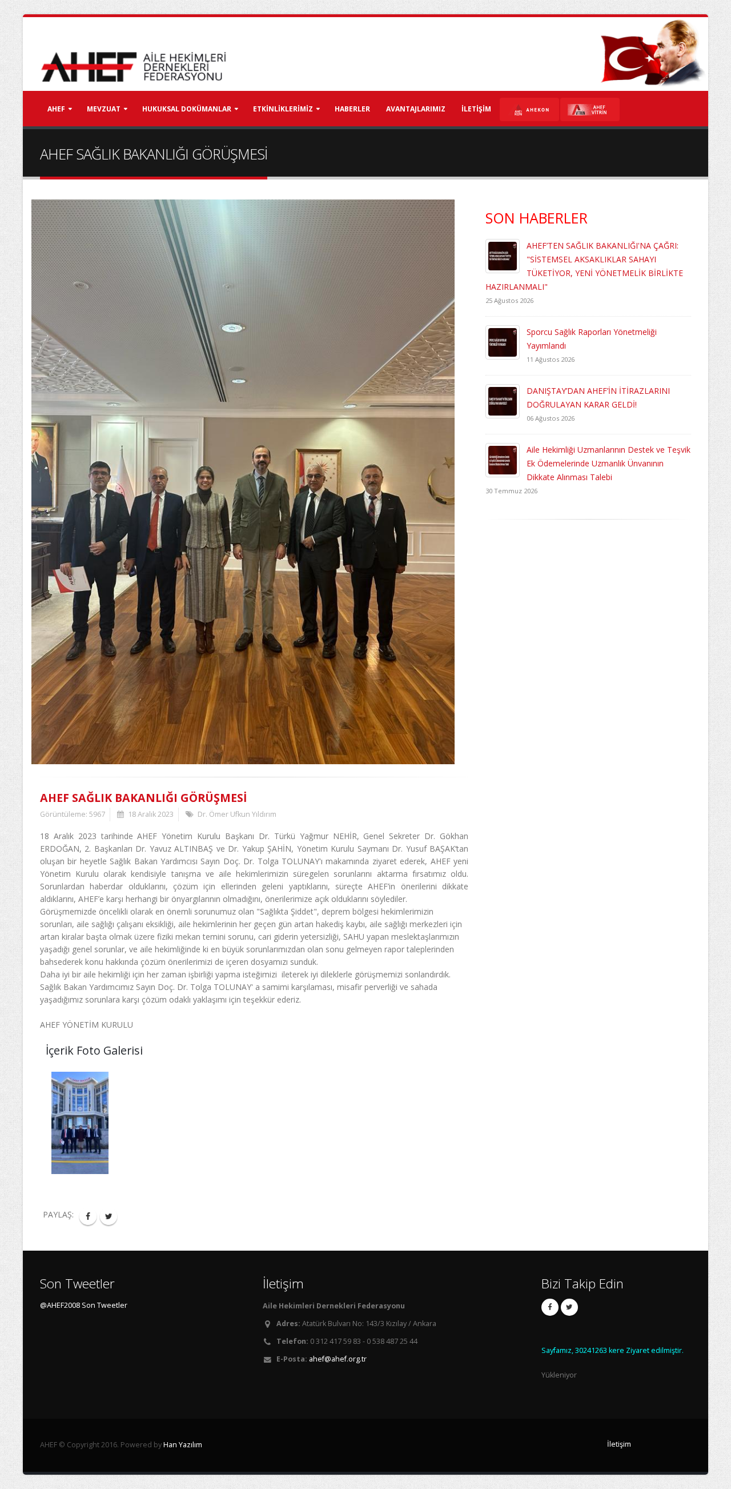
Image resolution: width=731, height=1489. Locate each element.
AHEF (56, 109)
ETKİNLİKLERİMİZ (283, 109)
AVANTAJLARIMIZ (415, 109)
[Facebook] (550, 1307)
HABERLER (352, 109)
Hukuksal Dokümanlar (186, 109)
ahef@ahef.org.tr (338, 1359)
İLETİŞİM (476, 109)
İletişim (619, 1444)
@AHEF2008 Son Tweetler (83, 1305)
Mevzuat (104, 109)
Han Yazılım (182, 1445)
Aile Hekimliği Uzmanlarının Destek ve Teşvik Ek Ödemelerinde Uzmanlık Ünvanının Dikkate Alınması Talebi (608, 463)
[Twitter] (569, 1307)
